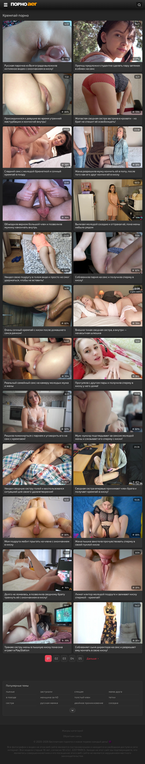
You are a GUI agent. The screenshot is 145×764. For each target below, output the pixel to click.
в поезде (11, 697)
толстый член (82, 697)
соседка (113, 702)
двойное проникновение (88, 702)
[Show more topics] (72, 710)
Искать (139, 5)
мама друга (115, 691)
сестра (10, 702)
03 (64, 658)
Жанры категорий (72, 730)
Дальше (92, 658)
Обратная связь (72, 736)
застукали (46, 691)
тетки (112, 697)
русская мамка (49, 702)
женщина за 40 (49, 697)
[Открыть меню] (6, 5)
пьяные (10, 691)
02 (56, 658)
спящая (78, 691)
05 (80, 658)
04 (72, 658)
